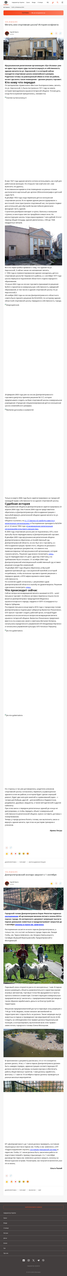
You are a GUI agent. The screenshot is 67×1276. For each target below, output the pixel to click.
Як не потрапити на (38, 13)
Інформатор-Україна (18, 2)
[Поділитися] (56, 33)
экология (32, 1190)
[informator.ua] (5, 2)
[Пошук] (58, 2)
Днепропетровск (10, 862)
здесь (51, 554)
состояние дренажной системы (43, 1149)
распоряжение (11, 916)
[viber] (43, 1260)
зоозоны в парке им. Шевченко (29, 924)
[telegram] (38, 1260)
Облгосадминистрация (37, 862)
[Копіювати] (60, 33)
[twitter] (33, 1260)
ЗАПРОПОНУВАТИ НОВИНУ (33, 1207)
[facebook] (24, 1260)
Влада (34, 2)
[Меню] (62, 2)
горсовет (22, 862)
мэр (39, 1190)
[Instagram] (29, 1260)
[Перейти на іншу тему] (53, 2)
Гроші (28, 2)
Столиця (40, 2)
